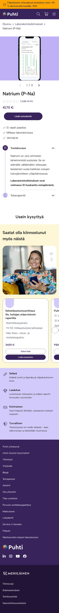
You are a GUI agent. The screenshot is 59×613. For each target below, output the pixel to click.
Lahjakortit (8, 517)
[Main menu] (54, 14)
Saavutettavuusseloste (14, 603)
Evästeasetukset (11, 590)
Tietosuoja (8, 583)
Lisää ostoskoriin (23, 116)
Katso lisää (25, 351)
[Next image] (39, 85)
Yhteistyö (7, 459)
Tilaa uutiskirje (10, 498)
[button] (55, 330)
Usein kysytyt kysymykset (16, 453)
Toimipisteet (9, 479)
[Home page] (10, 14)
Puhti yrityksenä (11, 446)
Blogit (6, 472)
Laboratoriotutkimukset (29, 24)
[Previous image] (20, 85)
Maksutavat (9, 511)
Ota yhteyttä (9, 492)
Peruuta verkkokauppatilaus (17, 505)
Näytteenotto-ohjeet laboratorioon (20, 537)
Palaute (6, 530)
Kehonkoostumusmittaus (20, 314)
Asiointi (6, 485)
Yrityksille (7, 466)
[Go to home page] (13, 546)
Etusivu (7, 24)
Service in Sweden (12, 524)
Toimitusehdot (10, 596)
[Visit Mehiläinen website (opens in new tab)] (16, 573)
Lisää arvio (26, 101)
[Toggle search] (38, 14)
